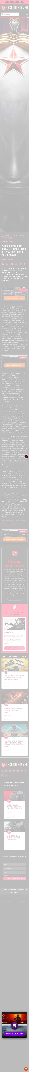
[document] (14, 536)
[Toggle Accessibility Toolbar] (26, 1069)
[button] (26, 456)
